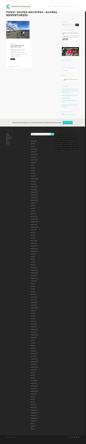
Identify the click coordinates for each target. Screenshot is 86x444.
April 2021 (33, 173)
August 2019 (33, 203)
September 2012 (34, 391)
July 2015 (33, 313)
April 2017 (33, 262)
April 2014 (33, 348)
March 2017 (33, 264)
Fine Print (8, 142)
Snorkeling (65, 146)
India (75, 140)
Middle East (61, 144)
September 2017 (34, 251)
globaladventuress (11, 66)
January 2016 (34, 299)
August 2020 (33, 181)
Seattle (62, 146)
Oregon (65, 144)
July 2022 (33, 146)
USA (67, 148)
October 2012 (34, 388)
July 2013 (33, 372)
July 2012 (33, 396)
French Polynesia (58, 140)
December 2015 (34, 302)
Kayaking (57, 142)
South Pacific (76, 146)
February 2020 (34, 186)
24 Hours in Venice (66, 98)
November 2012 (34, 386)
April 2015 (33, 318)
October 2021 (34, 157)
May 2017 (33, 259)
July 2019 (33, 205)
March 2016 (33, 294)
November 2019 (34, 194)
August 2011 (33, 420)
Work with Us (9, 137)
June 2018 (33, 232)
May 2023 (33, 143)
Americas (56, 6)
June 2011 (33, 426)
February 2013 (34, 380)
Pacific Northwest (69, 144)
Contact (8, 135)
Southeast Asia (70, 146)
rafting (74, 144)
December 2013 (34, 359)
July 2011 (33, 423)
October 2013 (34, 364)
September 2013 (34, 367)
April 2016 (33, 291)
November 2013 (34, 361)
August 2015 (33, 310)
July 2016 (33, 283)
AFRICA (49, 6)
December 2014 (34, 329)
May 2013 (33, 377)
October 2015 (34, 305)
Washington (70, 148)
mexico (57, 144)
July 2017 (33, 256)
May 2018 (33, 235)
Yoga (60, 150)
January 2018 (34, 243)
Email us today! (67, 122)
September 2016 (34, 278)
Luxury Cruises (62, 142)
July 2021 (33, 165)
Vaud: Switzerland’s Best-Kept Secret (70, 95)
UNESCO (64, 148)
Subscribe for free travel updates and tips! (70, 33)
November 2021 (34, 154)
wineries (57, 150)
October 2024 (34, 141)
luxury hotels (67, 142)
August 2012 (33, 394)
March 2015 (33, 321)
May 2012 (33, 402)
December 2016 (34, 270)
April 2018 (33, 238)
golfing (63, 140)
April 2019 (33, 211)
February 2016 (34, 297)
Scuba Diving (58, 146)
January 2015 (34, 326)
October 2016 (34, 275)
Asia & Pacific (64, 6)
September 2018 (34, 227)
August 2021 (33, 162)
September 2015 (34, 308)
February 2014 (34, 353)
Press (7, 140)
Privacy (7, 143)
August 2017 (33, 254)
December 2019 (34, 192)
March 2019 (33, 213)
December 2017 (34, 246)
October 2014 (34, 332)
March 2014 (33, 351)
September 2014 (34, 334)
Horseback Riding (71, 140)
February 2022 (34, 149)
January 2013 (34, 383)
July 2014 (33, 340)
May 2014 (33, 345)
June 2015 (33, 316)
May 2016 (33, 289)
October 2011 (34, 415)
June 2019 (33, 208)
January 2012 (34, 407)
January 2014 (34, 356)
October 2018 (34, 224)
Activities (9, 22)
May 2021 (33, 170)
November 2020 (34, 178)
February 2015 (34, 324)
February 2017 (34, 267)
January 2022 (34, 151)
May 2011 (33, 429)
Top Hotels (60, 148)
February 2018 (34, 240)
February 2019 (34, 216)
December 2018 (34, 219)
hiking (66, 140)
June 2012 (33, 399)
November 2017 (34, 248)
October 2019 (34, 197)
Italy (77, 140)
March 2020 (33, 184)
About (7, 133)
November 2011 (34, 412)
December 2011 (34, 410)
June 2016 (33, 286)
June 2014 (33, 342)
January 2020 (34, 189)
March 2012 (33, 404)
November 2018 (34, 221)
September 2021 (34, 160)
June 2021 (33, 168)
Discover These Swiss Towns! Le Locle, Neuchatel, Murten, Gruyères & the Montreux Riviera (70, 90)
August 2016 (33, 281)
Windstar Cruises (75, 148)
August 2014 (33, 337)
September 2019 (34, 200)
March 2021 (33, 176)
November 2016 (34, 272)
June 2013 (33, 375)
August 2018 (33, 229)
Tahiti (57, 148)
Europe (72, 6)
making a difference (73, 142)
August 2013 (33, 369)
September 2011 (34, 418)
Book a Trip (8, 138)
